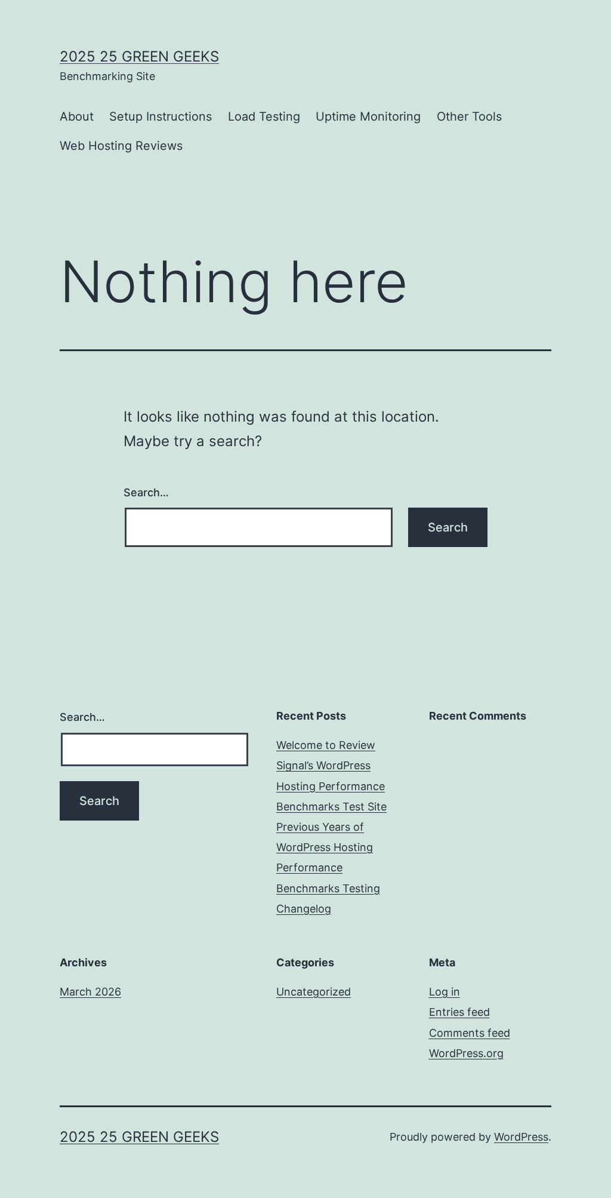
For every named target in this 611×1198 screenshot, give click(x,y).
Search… (146, 492)
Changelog (303, 908)
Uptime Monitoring (368, 116)
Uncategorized (313, 991)
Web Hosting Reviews (121, 146)
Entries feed (459, 1012)
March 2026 (90, 991)
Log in (444, 991)
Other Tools (469, 116)
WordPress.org (466, 1053)
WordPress (521, 1137)
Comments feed (469, 1033)
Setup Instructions (160, 116)
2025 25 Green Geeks (139, 56)
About (77, 116)
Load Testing (264, 116)
